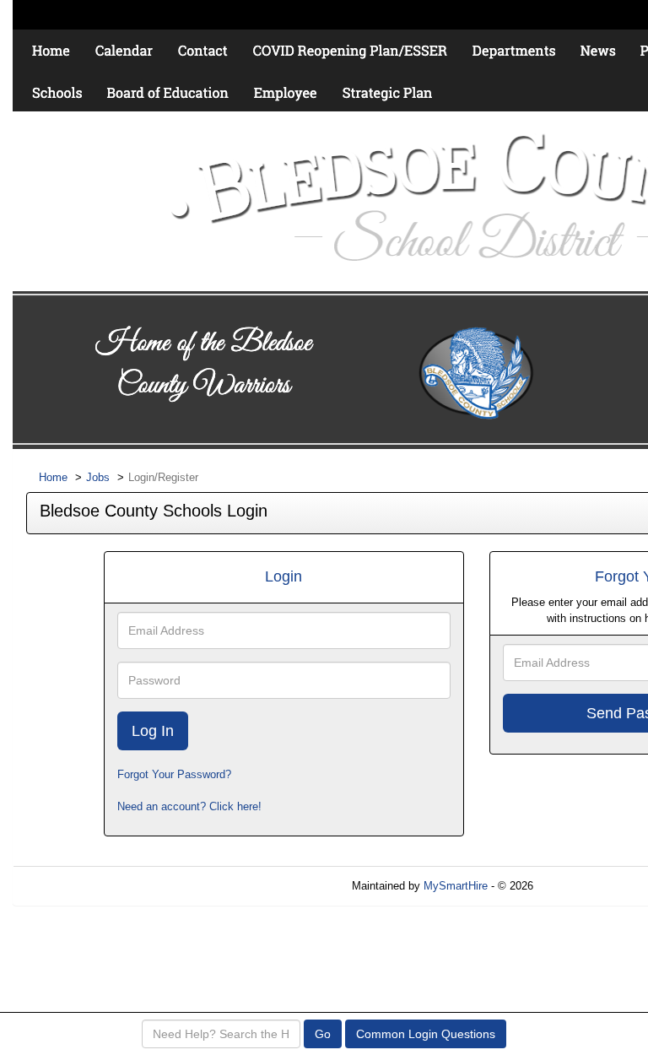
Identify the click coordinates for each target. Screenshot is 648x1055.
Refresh (583, 885)
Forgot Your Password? (174, 774)
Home (53, 477)
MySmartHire (456, 885)
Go (323, 1034)
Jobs (98, 477)
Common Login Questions (425, 1034)
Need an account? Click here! (189, 806)
